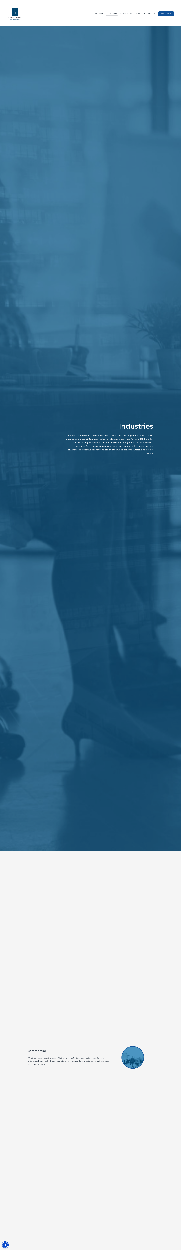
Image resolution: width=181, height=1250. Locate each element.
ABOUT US (140, 14)
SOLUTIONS (97, 14)
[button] (5, 1245)
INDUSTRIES (112, 14)
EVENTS (152, 14)
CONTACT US (166, 14)
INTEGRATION (126, 14)
